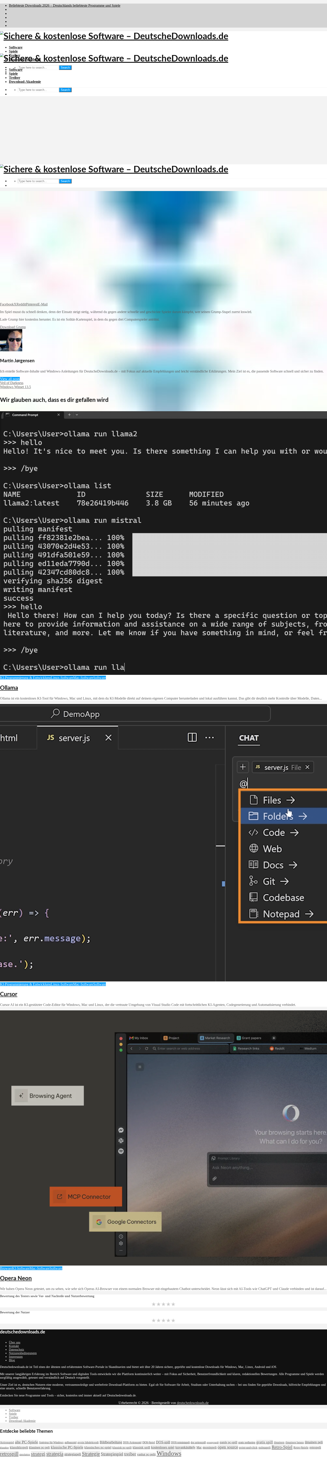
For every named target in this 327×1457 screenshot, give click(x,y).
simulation (24, 1454)
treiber (130, 1454)
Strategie (91, 1454)
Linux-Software (62, 678)
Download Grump (13, 327)
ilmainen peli (314, 1442)
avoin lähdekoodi (88, 1442)
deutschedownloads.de (193, 1403)
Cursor (8, 994)
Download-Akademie (25, 81)
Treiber (14, 77)
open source (228, 1447)
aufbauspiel (71, 1442)
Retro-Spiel (282, 1447)
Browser (6, 1268)
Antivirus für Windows (51, 1442)
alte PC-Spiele (26, 1442)
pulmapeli (264, 1447)
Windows (169, 1453)
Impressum (16, 1356)
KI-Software (21, 1268)
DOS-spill (163, 1442)
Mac (199, 1447)
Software (15, 47)
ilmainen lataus (294, 1442)
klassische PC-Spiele (67, 1447)
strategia (54, 1454)
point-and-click (248, 1447)
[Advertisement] (163, 131)
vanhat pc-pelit (146, 1454)
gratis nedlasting (246, 1442)
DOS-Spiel (148, 1442)
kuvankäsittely (185, 1447)
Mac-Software (83, 678)
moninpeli (210, 1447)
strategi (38, 1454)
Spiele (13, 51)
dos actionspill (198, 1442)
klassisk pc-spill (122, 1447)
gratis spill (264, 1442)
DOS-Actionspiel (132, 1442)
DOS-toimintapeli (180, 1442)
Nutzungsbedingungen (23, 1353)
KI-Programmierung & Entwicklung (25, 678)
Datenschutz (16, 1349)
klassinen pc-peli (39, 1447)
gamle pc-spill (228, 1442)
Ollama (9, 688)
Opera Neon (16, 1278)
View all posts (10, 379)
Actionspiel (7, 1442)
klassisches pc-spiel (97, 1447)
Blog (12, 1360)
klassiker (4, 1448)
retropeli (315, 1447)
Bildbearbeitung (111, 1442)
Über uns (14, 1342)
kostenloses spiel (162, 1447)
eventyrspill (213, 1442)
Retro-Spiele (301, 1447)
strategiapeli (72, 1454)
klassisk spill (141, 1447)
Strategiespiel (112, 1454)
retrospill (9, 1454)
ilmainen (279, 1442)
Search (65, 67)
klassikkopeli (19, 1447)
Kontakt (14, 1346)
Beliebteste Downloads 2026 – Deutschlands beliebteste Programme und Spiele (64, 5)
